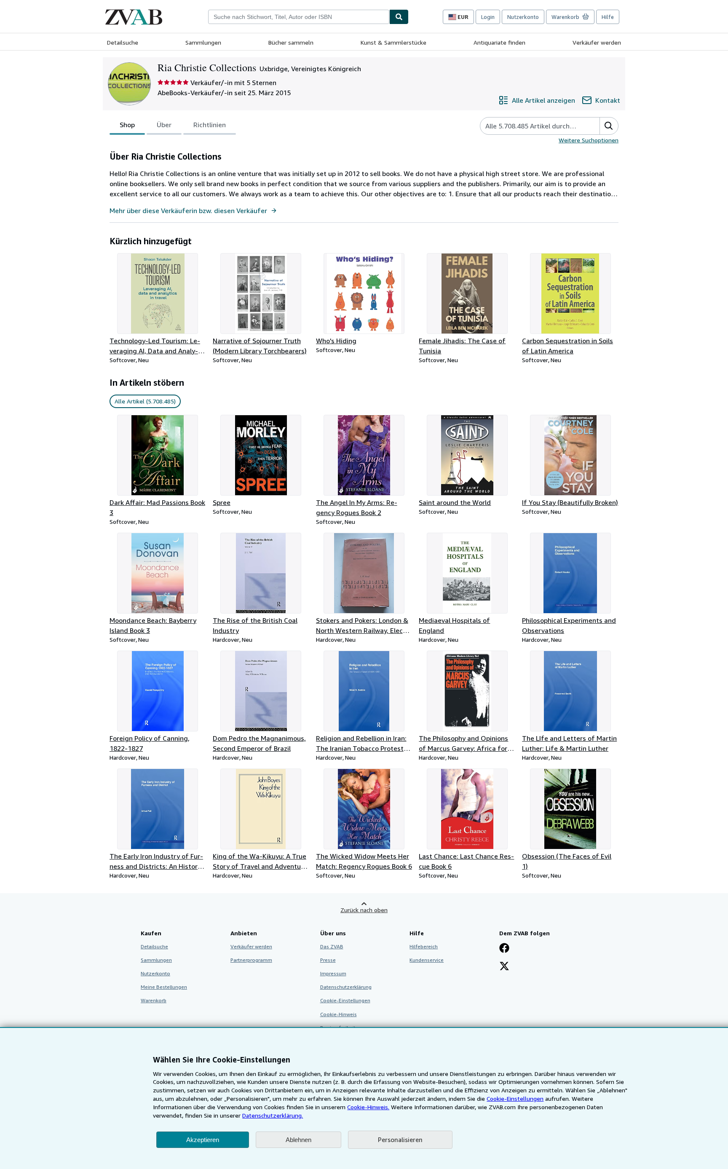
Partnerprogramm (251, 960)
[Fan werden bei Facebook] (504, 949)
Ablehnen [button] (298, 1139)
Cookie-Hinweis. (368, 1106)
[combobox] (298, 17)
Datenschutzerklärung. (272, 1115)
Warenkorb (153, 1000)
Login (488, 16)
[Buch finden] (399, 17)
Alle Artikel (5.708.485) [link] (145, 401)
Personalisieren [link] (400, 1139)
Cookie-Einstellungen (515, 1098)
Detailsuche (122, 42)
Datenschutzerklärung (346, 987)
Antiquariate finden (499, 42)
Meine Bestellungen (164, 987)
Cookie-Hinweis (338, 1014)
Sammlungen (203, 42)
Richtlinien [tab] (209, 124)
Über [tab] (164, 124)
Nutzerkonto (523, 16)
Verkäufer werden (597, 42)
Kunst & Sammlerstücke (393, 42)
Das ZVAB (331, 946)
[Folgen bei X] (504, 967)
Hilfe (608, 16)
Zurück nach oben (364, 909)
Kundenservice (427, 960)
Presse (328, 960)
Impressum (333, 973)
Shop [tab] (127, 124)
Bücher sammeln (290, 42)
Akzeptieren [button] (202, 1139)
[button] (609, 125)
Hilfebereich (424, 946)
